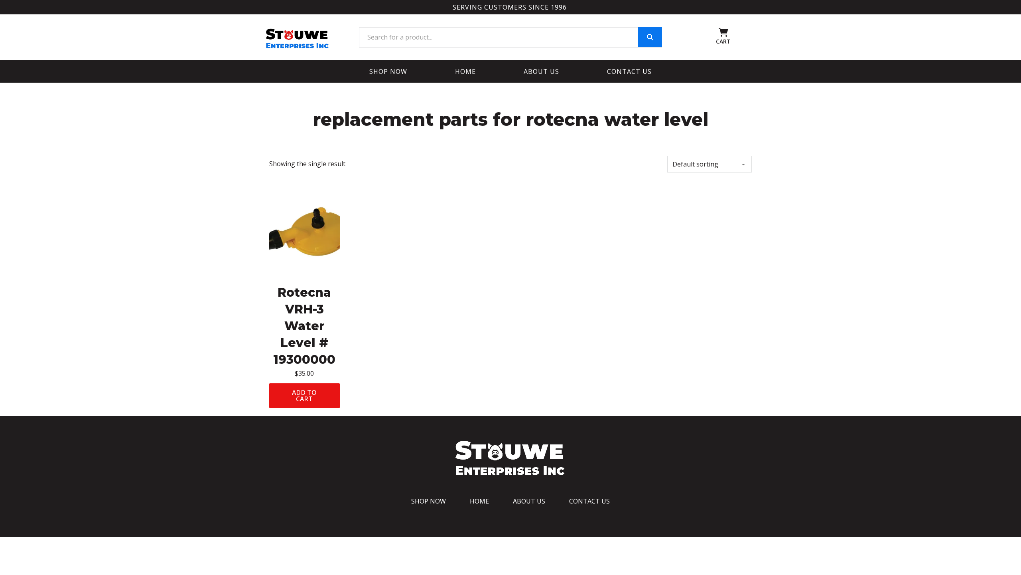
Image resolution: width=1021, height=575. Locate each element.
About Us (541, 71)
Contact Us (629, 71)
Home (465, 71)
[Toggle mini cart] (723, 32)
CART (723, 41)
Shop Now (388, 71)
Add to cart (304, 395)
